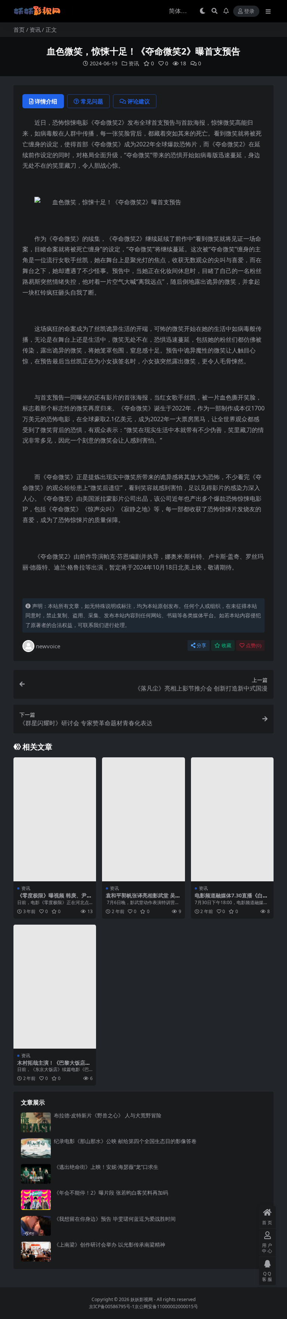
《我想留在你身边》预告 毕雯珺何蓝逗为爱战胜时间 (115, 1218)
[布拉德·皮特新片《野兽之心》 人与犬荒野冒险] (36, 1122)
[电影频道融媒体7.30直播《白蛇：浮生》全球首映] (232, 819)
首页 (19, 29)
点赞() (253, 645)
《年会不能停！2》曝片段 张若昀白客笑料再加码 (111, 1192)
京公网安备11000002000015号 (166, 1306)
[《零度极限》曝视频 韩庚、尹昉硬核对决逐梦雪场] (54, 819)
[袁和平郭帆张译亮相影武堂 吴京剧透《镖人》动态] (143, 819)
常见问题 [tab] (92, 101)
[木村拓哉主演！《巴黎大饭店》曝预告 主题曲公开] (54, 987)
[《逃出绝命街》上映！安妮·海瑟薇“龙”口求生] (36, 1174)
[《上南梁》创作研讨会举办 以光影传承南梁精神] (36, 1251)
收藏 (226, 645)
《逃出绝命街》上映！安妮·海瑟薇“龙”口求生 (106, 1166)
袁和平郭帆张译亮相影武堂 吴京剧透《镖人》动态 (143, 898)
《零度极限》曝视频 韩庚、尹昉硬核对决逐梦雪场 (54, 898)
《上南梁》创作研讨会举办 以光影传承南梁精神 (109, 1244)
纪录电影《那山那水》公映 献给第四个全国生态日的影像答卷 (125, 1141)
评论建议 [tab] (138, 101)
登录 (249, 11)
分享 (201, 645)
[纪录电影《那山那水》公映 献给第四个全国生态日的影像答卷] (36, 1148)
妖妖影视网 (141, 1299)
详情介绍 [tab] (46, 101)
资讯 (35, 29)
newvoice (48, 646)
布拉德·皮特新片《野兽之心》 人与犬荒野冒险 (107, 1115)
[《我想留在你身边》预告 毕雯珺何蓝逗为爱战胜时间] (36, 1226)
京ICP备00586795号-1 (112, 1306)
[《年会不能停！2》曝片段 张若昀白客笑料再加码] (36, 1200)
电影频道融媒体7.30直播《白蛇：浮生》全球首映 (229, 898)
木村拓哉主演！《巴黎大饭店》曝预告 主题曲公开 (53, 1066)
